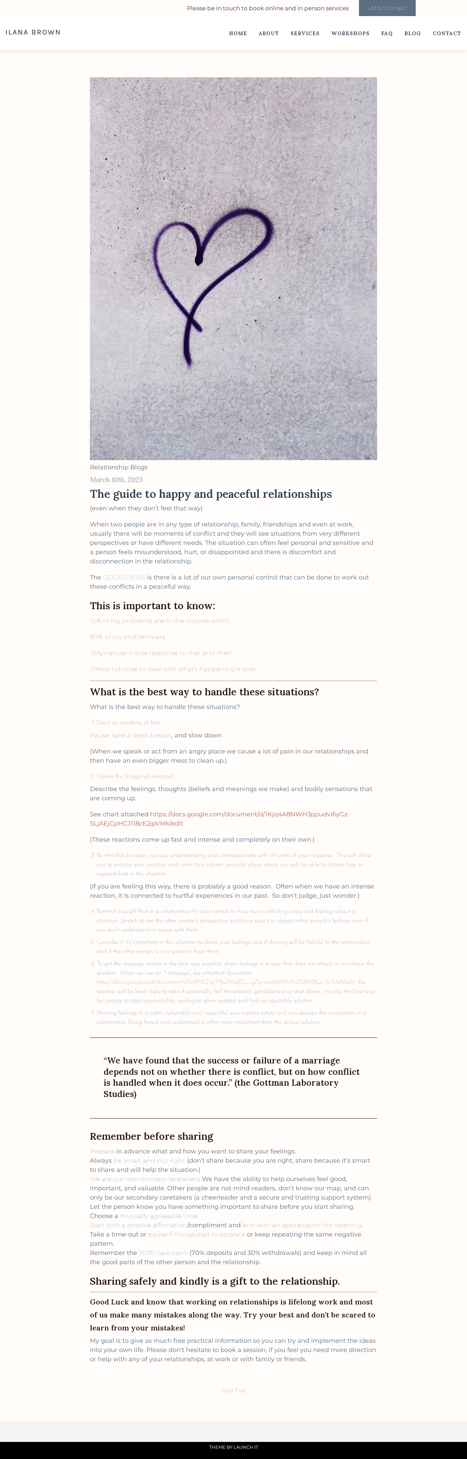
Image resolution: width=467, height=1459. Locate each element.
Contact (447, 33)
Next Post (233, 1391)
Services (305, 33)
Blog (412, 33)
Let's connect (387, 7)
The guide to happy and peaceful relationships (211, 493)
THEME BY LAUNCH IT (233, 1447)
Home (238, 33)
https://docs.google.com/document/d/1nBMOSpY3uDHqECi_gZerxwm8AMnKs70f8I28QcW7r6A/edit (226, 982)
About (269, 33)
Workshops (350, 33)
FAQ (387, 33)
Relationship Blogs (119, 467)
